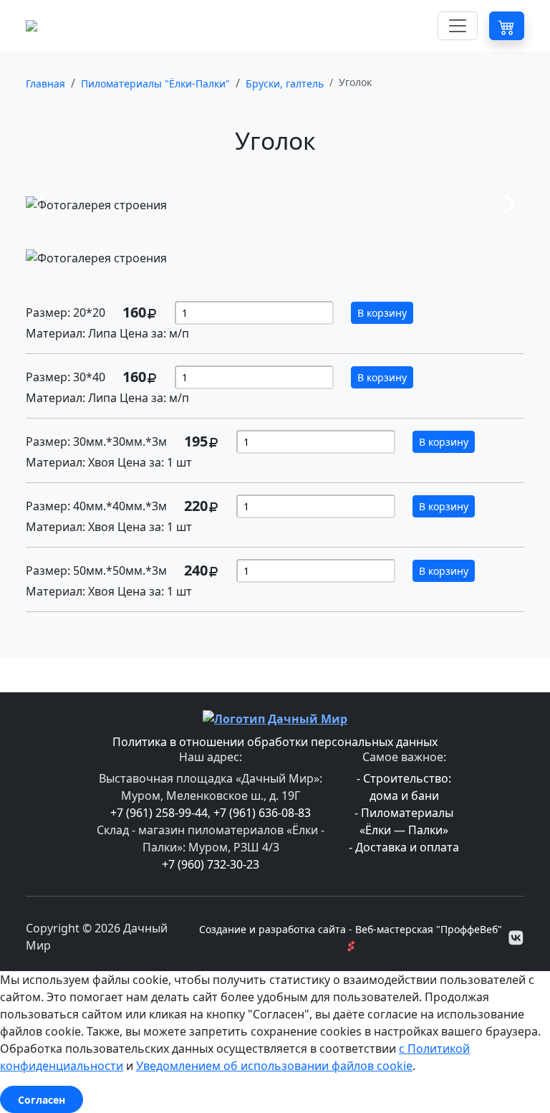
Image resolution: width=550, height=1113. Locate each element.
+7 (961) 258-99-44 (159, 813)
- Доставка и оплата (404, 847)
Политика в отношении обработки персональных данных (275, 742)
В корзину (382, 313)
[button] (506, 25)
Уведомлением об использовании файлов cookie (274, 1066)
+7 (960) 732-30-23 (210, 864)
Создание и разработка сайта (272, 929)
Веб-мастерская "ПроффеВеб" (428, 929)
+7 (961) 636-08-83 (262, 813)
